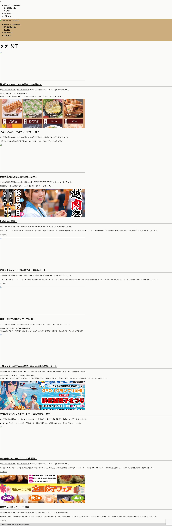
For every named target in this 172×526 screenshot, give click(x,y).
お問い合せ (7, 16)
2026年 (12, 90)
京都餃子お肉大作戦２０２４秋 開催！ (18, 458)
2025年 (12, 226)
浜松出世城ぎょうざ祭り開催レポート (18, 176)
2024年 (12, 464)
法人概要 (7, 11)
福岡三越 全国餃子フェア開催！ (15, 507)
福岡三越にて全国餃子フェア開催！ (17, 319)
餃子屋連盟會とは (10, 8)
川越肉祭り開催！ (8, 221)
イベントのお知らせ (23, 90)
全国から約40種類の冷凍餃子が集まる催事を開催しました (28, 366)
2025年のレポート (16, 182)
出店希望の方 (8, 13)
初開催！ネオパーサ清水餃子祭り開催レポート (23, 270)
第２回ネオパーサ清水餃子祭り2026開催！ (21, 84)
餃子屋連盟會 (6, 90)
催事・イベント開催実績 (12, 5)
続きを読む (3, 234)
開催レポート (28, 182)
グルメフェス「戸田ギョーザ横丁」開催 (20, 132)
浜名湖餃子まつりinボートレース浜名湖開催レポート (26, 413)
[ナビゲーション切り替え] (0, 1)
